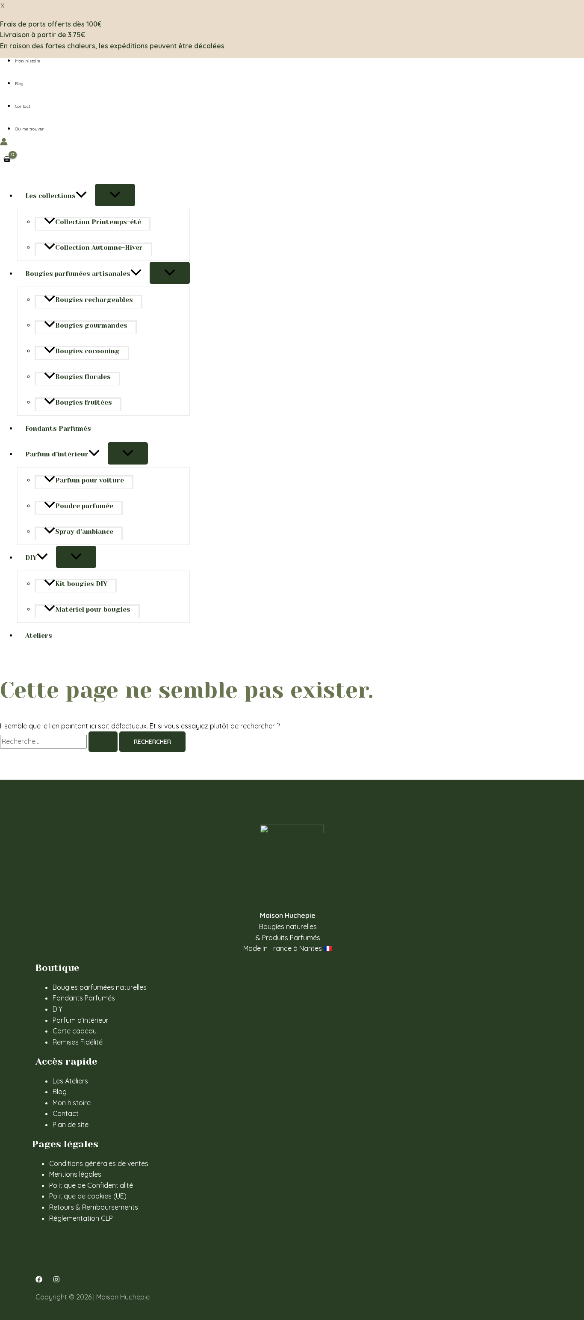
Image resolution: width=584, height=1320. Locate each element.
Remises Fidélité (78, 1042)
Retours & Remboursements (93, 1207)
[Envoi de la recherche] (103, 741)
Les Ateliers (70, 1081)
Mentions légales (75, 1174)
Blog (19, 83)
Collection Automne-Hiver (99, 248)
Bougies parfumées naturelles (100, 987)
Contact (22, 106)
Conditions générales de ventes (98, 1163)
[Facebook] (38, 1280)
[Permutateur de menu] (115, 195)
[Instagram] (56, 1280)
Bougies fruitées (83, 402)
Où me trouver (29, 129)
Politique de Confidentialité (91, 1185)
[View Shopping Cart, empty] (7, 159)
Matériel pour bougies (92, 609)
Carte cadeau (75, 1031)
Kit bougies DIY (81, 584)
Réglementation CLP (81, 1218)
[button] (81, 196)
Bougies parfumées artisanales (77, 274)
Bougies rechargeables (94, 300)
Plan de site (70, 1124)
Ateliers (38, 635)
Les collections (50, 196)
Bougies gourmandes (91, 325)
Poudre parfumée (84, 506)
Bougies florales (83, 377)
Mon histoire (27, 61)
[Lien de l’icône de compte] (4, 143)
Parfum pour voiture (89, 480)
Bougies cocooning (87, 351)
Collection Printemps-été (98, 222)
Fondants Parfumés (58, 428)
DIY (31, 558)
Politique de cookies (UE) (88, 1196)
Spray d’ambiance (84, 532)
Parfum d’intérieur (56, 454)
